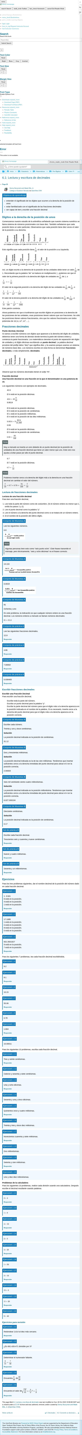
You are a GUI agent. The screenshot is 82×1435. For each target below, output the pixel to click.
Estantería (25, 171)
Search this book (5, 36)
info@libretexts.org (48, 1432)
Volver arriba (6, 1413)
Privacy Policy (58, 1429)
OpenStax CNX (36, 190)
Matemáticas (40, 171)
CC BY (17, 1404)
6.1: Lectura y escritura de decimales (26, 1402)
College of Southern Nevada (19, 190)
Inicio (12, 171)
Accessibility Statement (10, 1432)
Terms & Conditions (70, 1429)
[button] (7, 130)
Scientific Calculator (11, 115)
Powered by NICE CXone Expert (32, 1423)
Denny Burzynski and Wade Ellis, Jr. (22, 188)
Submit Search (6, 43)
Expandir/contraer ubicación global (79, 171)
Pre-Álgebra (56, 171)
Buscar (6, 167)
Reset (3, 58)
